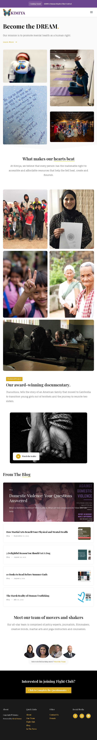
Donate (53, 718)
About (28, 715)
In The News (31, 729)
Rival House (17, 718)
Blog (28, 725)
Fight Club (30, 722)
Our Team (30, 718)
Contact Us (54, 715)
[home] (24, 12)
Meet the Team (60, 661)
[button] (91, 12)
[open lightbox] (25, 219)
